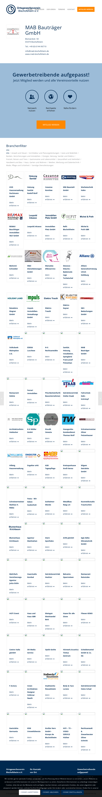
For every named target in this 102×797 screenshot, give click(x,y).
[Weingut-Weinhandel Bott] (100, 398)
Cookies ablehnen (50, 792)
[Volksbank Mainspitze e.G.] (2, 398)
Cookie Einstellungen (72, 792)
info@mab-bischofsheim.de (37, 51)
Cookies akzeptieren (29, 792)
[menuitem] (30, 9)
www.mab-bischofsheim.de (37, 54)
